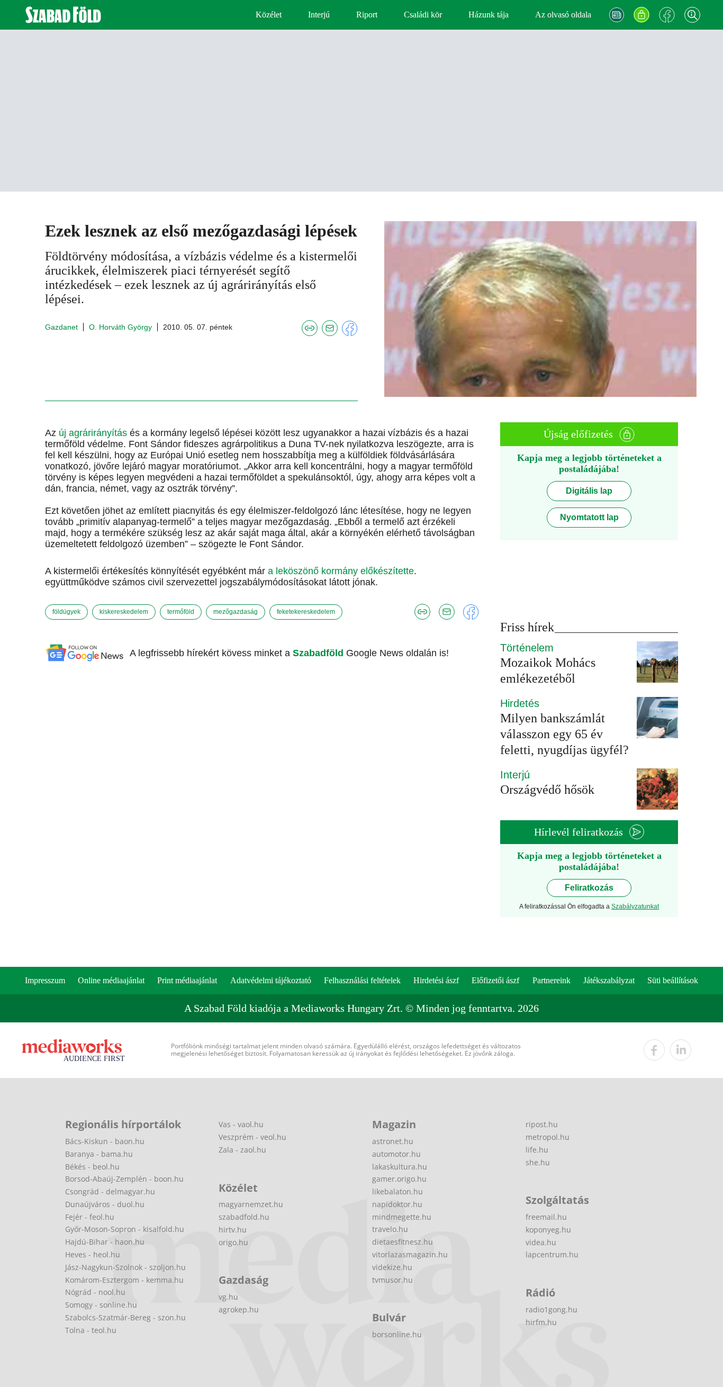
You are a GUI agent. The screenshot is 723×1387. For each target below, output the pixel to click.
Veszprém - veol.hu (252, 1137)
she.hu (538, 1162)
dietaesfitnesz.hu (402, 1242)
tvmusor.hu (392, 1280)
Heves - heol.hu (92, 1254)
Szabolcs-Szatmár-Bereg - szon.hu (125, 1317)
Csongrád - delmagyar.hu (110, 1191)
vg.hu (228, 1297)
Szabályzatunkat (635, 906)
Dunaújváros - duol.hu (104, 1204)
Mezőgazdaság (235, 611)
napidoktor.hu (397, 1204)
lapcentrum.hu (552, 1254)
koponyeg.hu (548, 1230)
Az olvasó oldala (563, 14)
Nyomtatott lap (589, 517)
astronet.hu (392, 1141)
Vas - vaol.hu (241, 1124)
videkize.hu (392, 1267)
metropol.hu (548, 1137)
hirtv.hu (233, 1230)
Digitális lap (589, 490)
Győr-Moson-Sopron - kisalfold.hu (124, 1229)
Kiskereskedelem (124, 611)
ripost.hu (542, 1124)
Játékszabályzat (609, 980)
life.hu (537, 1150)
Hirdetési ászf (436, 980)
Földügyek (66, 611)
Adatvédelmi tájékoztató (270, 980)
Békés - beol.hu (92, 1167)
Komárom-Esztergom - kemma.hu (124, 1280)
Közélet (269, 14)
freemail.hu (546, 1217)
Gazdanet (61, 327)
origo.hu (233, 1242)
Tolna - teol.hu (90, 1330)
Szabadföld (319, 653)
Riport (366, 14)
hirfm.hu (541, 1322)
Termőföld (180, 611)
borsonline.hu (397, 1334)
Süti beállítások (672, 980)
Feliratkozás (589, 887)
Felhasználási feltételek (362, 980)
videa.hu (541, 1242)
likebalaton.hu (397, 1191)
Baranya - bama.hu (99, 1154)
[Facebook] (667, 15)
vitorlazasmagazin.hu (410, 1254)
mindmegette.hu (401, 1217)
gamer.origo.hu (399, 1179)
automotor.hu (396, 1154)
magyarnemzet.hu (251, 1204)
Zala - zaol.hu (242, 1150)
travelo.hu (390, 1229)
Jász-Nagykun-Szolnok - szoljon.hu (125, 1267)
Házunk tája (488, 14)
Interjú (319, 14)
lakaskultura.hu (399, 1167)
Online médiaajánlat (111, 980)
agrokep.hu (239, 1309)
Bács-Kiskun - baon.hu (104, 1141)
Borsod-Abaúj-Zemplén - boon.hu (124, 1179)
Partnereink (551, 980)
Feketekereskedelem (306, 611)
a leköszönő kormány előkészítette (341, 571)
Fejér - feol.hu (89, 1217)
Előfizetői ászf (495, 980)
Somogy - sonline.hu (101, 1305)
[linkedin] (680, 1049)
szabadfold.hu (244, 1217)
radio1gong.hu (551, 1309)
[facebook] (654, 1049)
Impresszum (45, 980)
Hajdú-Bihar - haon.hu (104, 1242)
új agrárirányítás (93, 433)
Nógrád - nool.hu (95, 1292)
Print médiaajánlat (187, 980)
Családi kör (423, 14)
